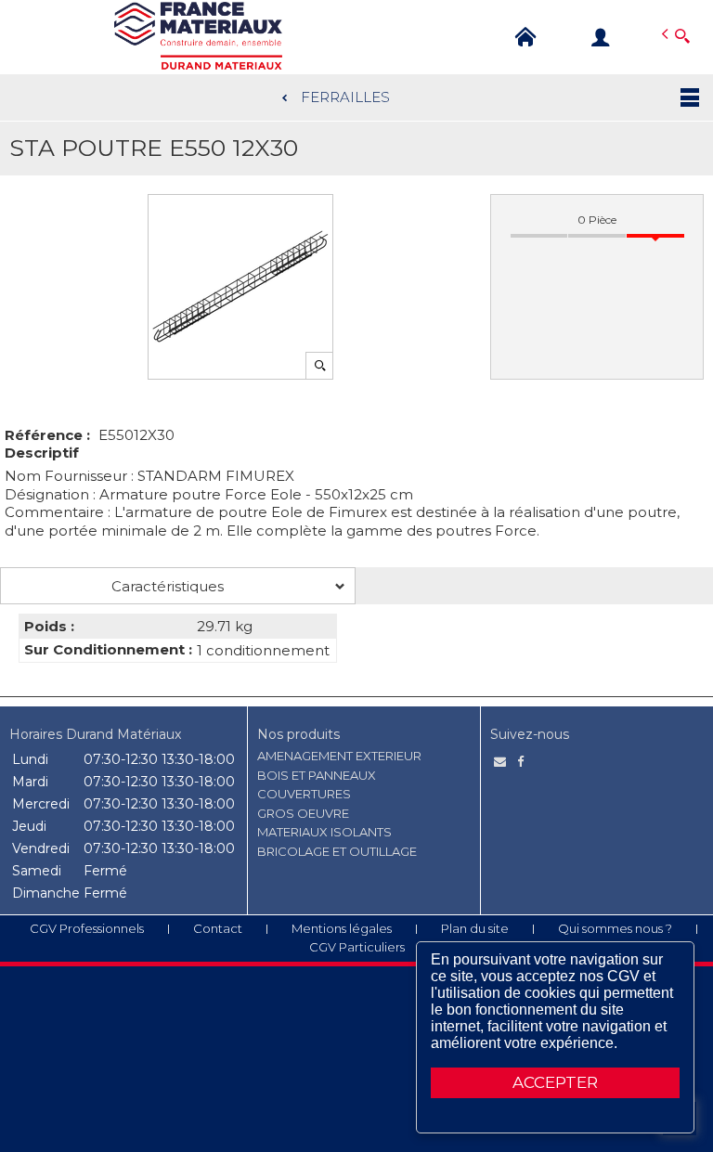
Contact (217, 928)
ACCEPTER (555, 1082)
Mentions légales (342, 928)
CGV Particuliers (357, 946)
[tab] (178, 585)
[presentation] (178, 585)
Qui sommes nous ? (615, 928)
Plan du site (475, 928)
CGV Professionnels (87, 928)
